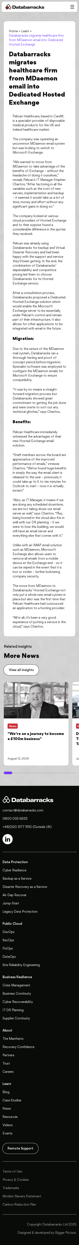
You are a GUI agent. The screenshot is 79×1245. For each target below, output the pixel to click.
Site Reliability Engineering (21, 965)
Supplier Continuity (16, 1018)
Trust (6, 1063)
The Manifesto (13, 1039)
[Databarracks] (23, 6)
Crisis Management (16, 985)
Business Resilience (17, 977)
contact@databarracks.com (23, 810)
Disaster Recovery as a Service (25, 887)
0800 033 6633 (15, 819)
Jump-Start (11, 903)
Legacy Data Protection (20, 911)
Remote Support (20, 1148)
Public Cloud (12, 924)
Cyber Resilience (14, 870)
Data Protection (15, 862)
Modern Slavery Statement (22, 1196)
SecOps (8, 940)
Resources (10, 1117)
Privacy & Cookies (16, 1180)
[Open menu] (72, 7)
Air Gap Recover (15, 895)
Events (7, 1133)
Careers (8, 1072)
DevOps (9, 932)
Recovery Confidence (18, 1047)
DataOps (9, 957)
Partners (8, 1055)
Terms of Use (12, 1171)
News (7, 1108)
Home (13, 31)
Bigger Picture (65, 1233)
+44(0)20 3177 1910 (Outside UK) (27, 827)
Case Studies (12, 1100)
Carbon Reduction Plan (19, 1204)
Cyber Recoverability (18, 1002)
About (7, 1030)
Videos (8, 1125)
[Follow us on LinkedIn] (8, 839)
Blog (6, 1092)
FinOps (8, 948)
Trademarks (11, 1188)
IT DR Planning (13, 1010)
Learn (25, 31)
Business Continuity (17, 993)
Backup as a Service (17, 878)
